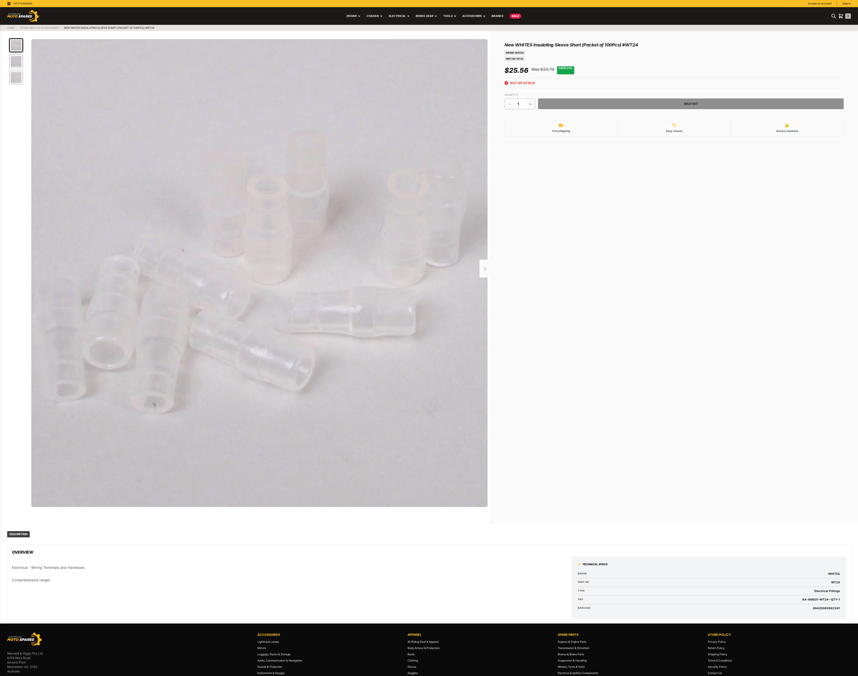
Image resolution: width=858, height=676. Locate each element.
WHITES (519, 52)
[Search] (833, 16)
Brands (497, 16)
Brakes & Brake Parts (571, 654)
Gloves (412, 666)
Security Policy (717, 666)
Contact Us (715, 673)
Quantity (511, 94)
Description (18, 534)
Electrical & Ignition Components (578, 673)
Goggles (413, 673)
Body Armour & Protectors (424, 648)
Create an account (819, 3)
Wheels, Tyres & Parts (571, 666)
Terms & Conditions (720, 660)
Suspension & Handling (572, 660)
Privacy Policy (717, 641)
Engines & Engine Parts (572, 641)
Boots (411, 654)
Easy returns (674, 131)
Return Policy (716, 648)
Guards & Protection (269, 666)
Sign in (846, 3)
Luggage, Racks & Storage (273, 654)
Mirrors (261, 648)
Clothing (413, 660)
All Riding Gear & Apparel (423, 641)
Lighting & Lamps (268, 641)
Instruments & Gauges (271, 673)
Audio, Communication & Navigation (279, 660)
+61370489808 (22, 3)
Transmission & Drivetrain (573, 648)
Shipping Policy (717, 654)
